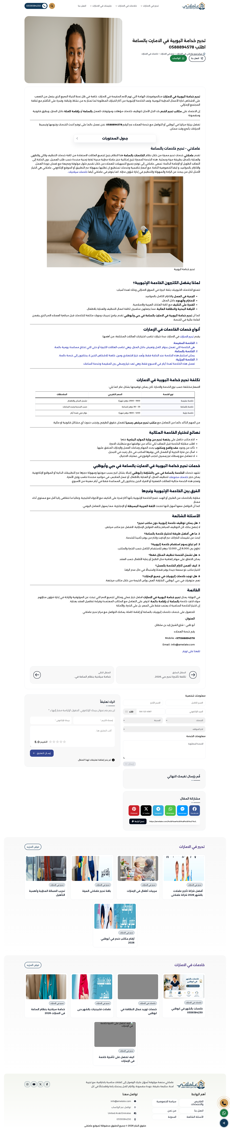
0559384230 (33, 6)
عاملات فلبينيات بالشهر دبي (94, 1009)
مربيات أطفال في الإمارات (142, 891)
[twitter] (40, 1084)
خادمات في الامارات (193, 1002)
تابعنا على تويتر (191, 651)
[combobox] (130, 712)
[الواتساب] (224, 1113)
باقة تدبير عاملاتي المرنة (96, 891)
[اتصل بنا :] (224, 1103)
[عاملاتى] (194, 6)
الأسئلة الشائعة (195, 1117)
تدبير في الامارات (194, 885)
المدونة (172, 1117)
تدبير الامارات (187, 336)
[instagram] (27, 1084)
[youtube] (34, 1084)
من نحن (172, 1110)
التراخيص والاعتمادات (197, 1103)
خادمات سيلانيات (77, 172)
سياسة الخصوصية (166, 1101)
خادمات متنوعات (179, 477)
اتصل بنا (198, 1110)
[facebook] (47, 1084)
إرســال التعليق (44, 753)
